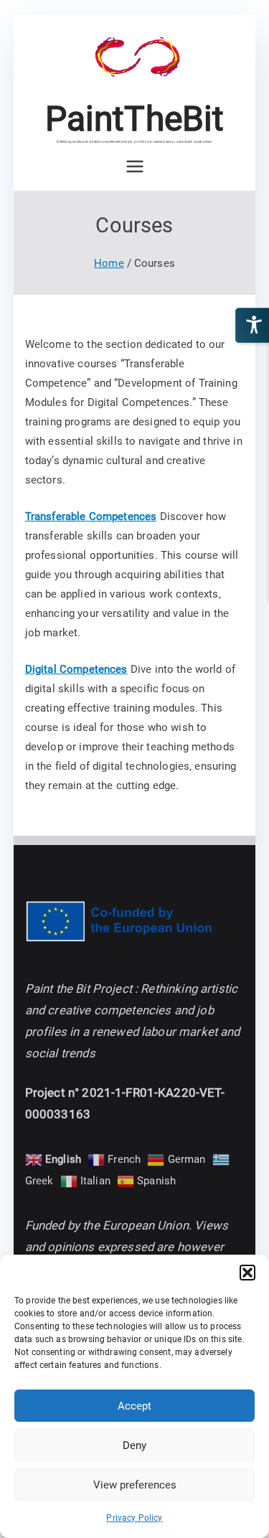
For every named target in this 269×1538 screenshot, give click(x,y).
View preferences (134, 1484)
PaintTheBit (135, 118)
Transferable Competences (91, 516)
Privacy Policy (134, 1518)
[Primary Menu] (134, 166)
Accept (134, 1406)
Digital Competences (76, 669)
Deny (134, 1445)
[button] (247, 1272)
